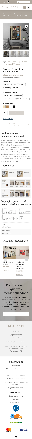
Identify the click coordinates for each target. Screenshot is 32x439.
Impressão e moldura (10, 92)
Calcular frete (8, 119)
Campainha (11, 62)
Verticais (16, 64)
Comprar (16, 112)
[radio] (6, 84)
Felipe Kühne (22, 62)
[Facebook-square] (13, 331)
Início (5, 13)
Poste (5, 64)
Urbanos (12, 13)
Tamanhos (6, 81)
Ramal (10, 64)
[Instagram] (16, 331)
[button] (24, 7)
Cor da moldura (8, 103)
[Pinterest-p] (19, 331)
